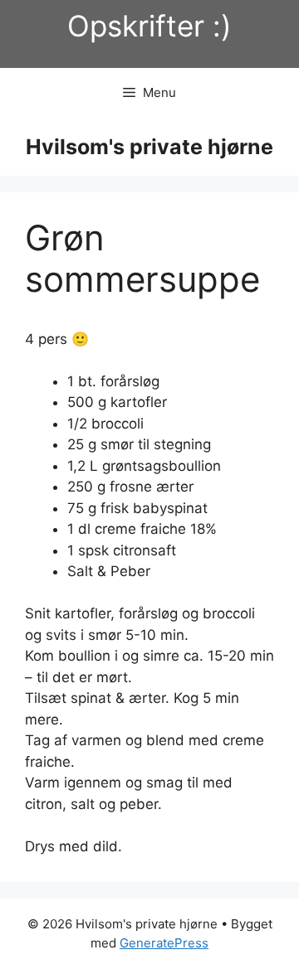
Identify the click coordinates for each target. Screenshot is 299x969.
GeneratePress (164, 943)
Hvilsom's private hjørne (149, 146)
